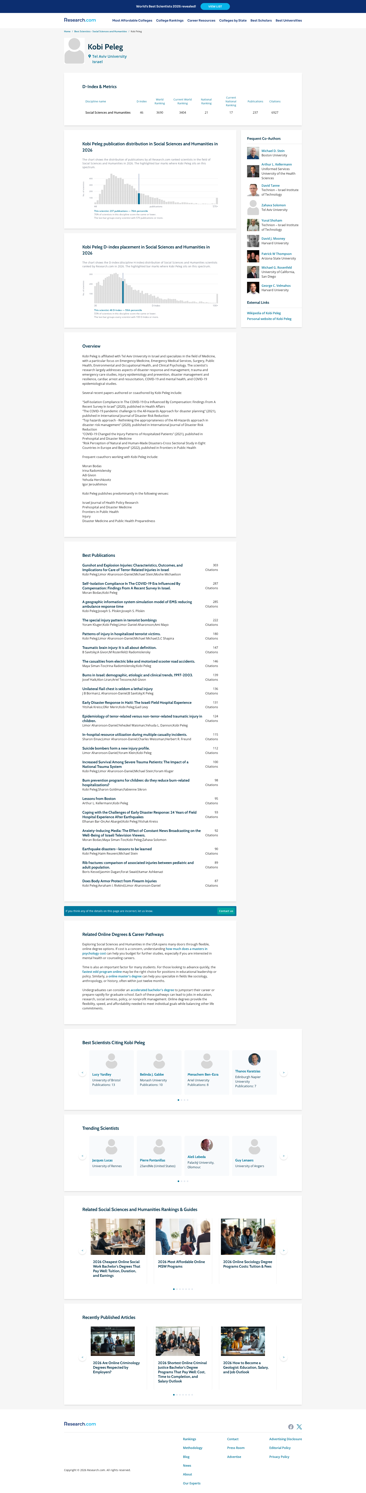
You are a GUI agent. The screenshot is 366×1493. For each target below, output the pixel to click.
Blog (186, 1457)
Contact (232, 1439)
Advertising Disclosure (285, 1439)
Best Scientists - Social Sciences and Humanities (100, 31)
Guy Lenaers (244, 1160)
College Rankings (170, 20)
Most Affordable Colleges (132, 20)
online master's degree (125, 976)
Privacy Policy (279, 1457)
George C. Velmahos (276, 286)
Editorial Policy (280, 1448)
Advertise (234, 1457)
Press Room (236, 1448)
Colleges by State (233, 20)
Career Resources (201, 20)
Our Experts (192, 1483)
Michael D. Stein (273, 151)
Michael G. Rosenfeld (277, 267)
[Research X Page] (299, 1427)
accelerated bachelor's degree (152, 990)
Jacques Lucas (102, 1160)
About (187, 1474)
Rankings (189, 1439)
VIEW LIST (215, 6)
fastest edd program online (102, 972)
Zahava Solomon (274, 205)
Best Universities (289, 20)
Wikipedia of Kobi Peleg (264, 313)
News (187, 1465)
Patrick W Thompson (277, 254)
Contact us (226, 911)
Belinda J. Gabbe (152, 1074)
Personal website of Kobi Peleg (269, 319)
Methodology (192, 1448)
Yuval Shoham (272, 220)
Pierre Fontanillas (152, 1160)
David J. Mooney (273, 238)
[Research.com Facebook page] (291, 1427)
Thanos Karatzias (247, 1071)
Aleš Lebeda (197, 1157)
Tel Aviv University (109, 56)
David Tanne (271, 185)
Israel (97, 61)
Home (67, 31)
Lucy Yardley (101, 1074)
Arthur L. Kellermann (277, 164)
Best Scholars (261, 20)
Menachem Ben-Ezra (203, 1074)
